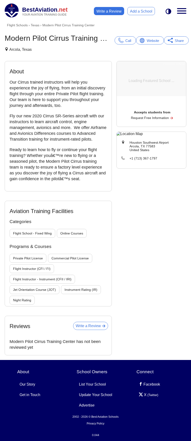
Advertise (87, 405)
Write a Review (109, 11)
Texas (35, 25)
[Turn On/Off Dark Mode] (168, 11)
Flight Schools (17, 25)
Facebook (151, 384)
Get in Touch (30, 395)
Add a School (141, 11)
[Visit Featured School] (152, 106)
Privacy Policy (95, 423)
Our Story (27, 384)
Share (179, 41)
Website (153, 41)
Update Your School (95, 395)
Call (128, 41)
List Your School (92, 384)
